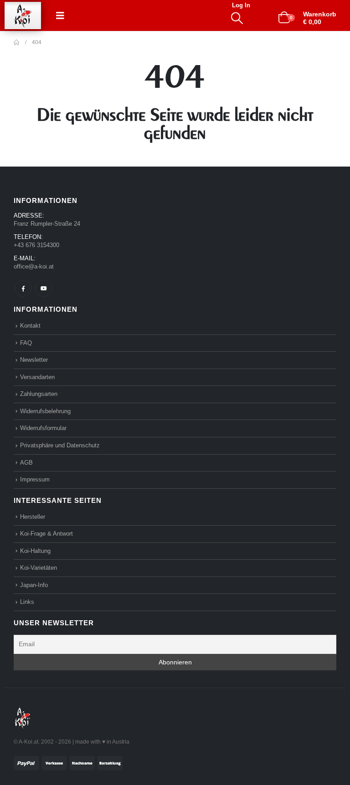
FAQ (26, 342)
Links (27, 601)
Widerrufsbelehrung (45, 411)
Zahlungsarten (38, 393)
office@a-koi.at (34, 266)
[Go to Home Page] (16, 42)
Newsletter (34, 359)
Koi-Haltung (35, 550)
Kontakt (30, 325)
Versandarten (37, 377)
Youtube (43, 288)
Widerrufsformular (43, 428)
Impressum (35, 479)
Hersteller (32, 516)
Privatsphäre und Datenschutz (60, 445)
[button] (60, 15)
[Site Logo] (23, 15)
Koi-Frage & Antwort (46, 533)
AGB (26, 462)
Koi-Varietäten (38, 567)
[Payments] (68, 762)
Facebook (23, 288)
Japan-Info (34, 585)
